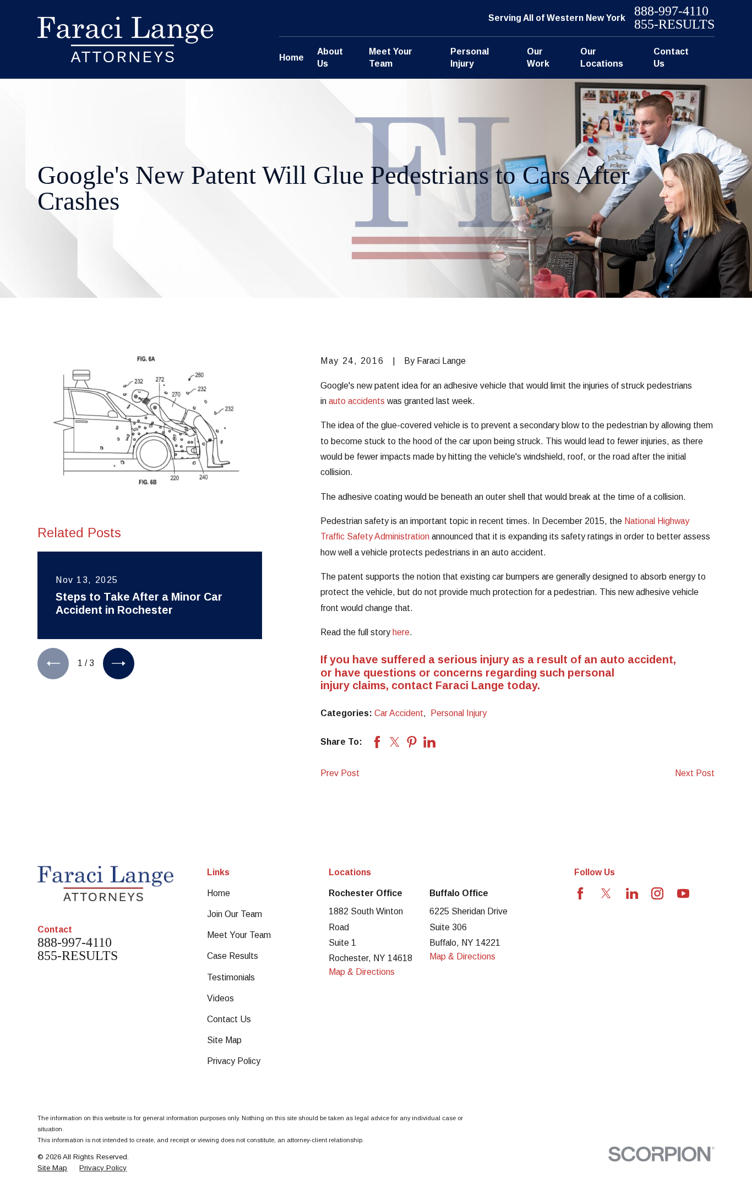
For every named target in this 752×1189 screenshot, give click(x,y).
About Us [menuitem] (330, 57)
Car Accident (398, 713)
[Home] (125, 39)
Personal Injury (459, 713)
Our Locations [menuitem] (601, 57)
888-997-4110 (671, 11)
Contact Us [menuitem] (671, 57)
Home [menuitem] (291, 57)
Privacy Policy (233, 1061)
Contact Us (229, 1019)
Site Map (224, 1040)
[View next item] (118, 663)
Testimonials (231, 977)
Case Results (232, 956)
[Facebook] (580, 893)
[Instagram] (657, 893)
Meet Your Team (239, 935)
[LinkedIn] (632, 893)
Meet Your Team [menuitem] (390, 57)
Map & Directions (362, 972)
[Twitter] (606, 893)
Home (218, 893)
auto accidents (357, 401)
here (401, 632)
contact (412, 685)
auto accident (636, 659)
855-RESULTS (674, 24)
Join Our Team (234, 914)
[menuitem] (52, 1168)
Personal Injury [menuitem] (469, 57)
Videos (220, 998)
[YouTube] (683, 893)
